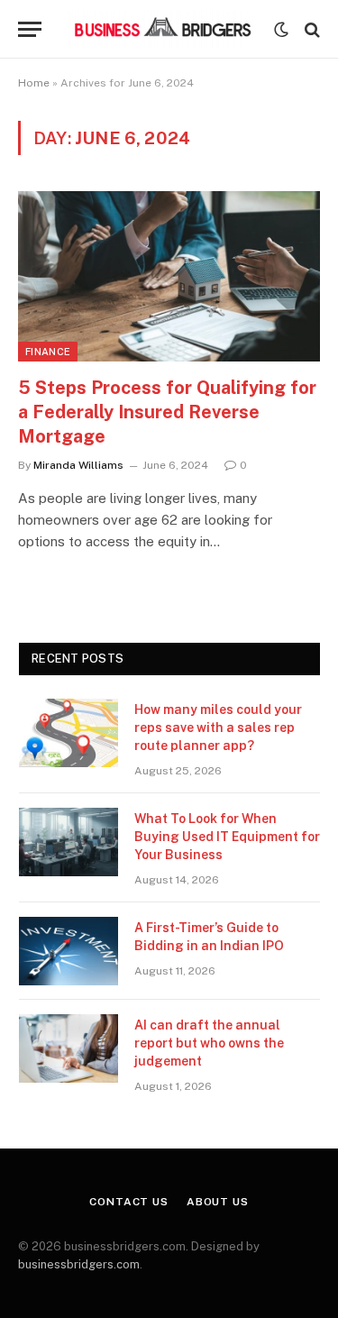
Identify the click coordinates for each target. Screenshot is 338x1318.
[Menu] (29, 29)
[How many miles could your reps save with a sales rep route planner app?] (68, 733)
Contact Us (128, 1201)
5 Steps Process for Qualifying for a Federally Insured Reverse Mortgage (167, 412)
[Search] (310, 29)
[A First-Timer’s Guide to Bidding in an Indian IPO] (68, 951)
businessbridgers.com (79, 1264)
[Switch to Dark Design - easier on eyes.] (281, 30)
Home (34, 83)
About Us (218, 1201)
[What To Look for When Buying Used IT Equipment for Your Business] (68, 842)
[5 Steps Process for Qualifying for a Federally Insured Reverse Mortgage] (169, 276)
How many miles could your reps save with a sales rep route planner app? (218, 727)
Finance (47, 351)
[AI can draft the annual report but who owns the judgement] (68, 1048)
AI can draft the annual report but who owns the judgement (209, 1043)
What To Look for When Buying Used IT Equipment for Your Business (227, 836)
